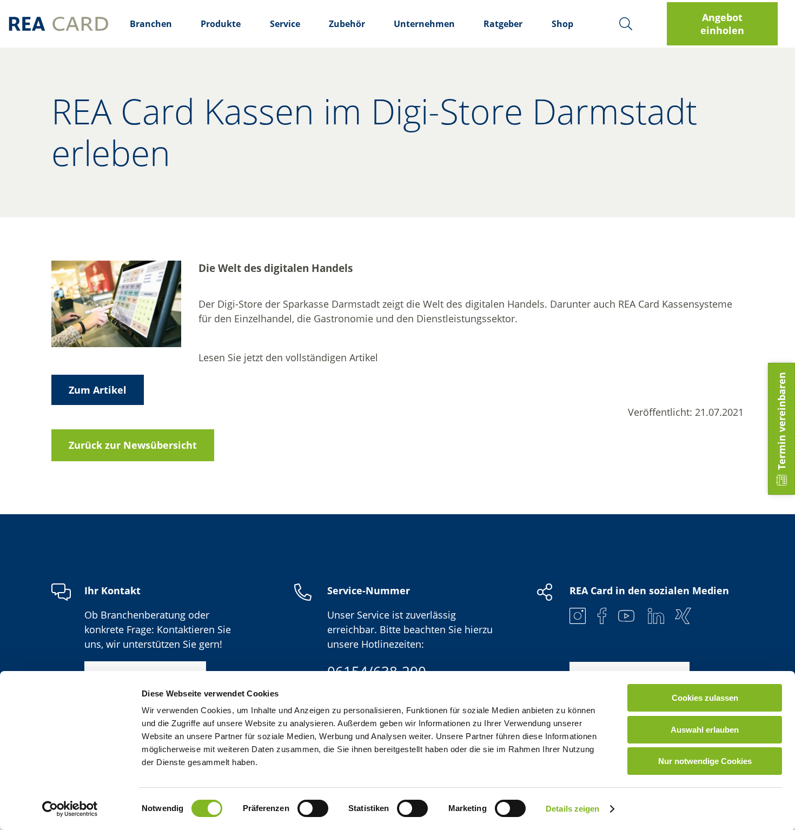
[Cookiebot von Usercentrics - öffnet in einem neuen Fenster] (70, 809)
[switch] (312, 808)
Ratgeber (502, 24)
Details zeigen (572, 808)
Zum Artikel (98, 389)
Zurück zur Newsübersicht (133, 445)
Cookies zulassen (705, 697)
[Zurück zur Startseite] (58, 23)
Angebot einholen (722, 24)
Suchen (626, 24)
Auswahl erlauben (705, 729)
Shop (562, 24)
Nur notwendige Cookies (705, 761)
